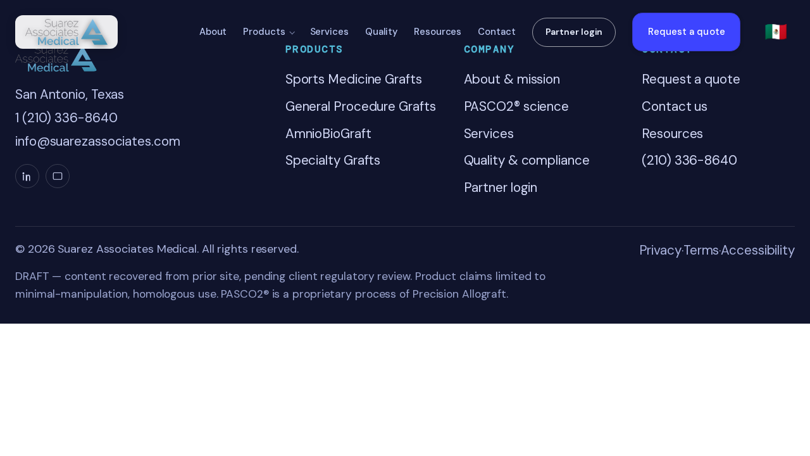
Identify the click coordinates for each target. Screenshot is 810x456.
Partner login (574, 31)
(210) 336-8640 (689, 160)
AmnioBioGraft (328, 133)
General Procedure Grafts (360, 106)
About (213, 31)
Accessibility (758, 250)
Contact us (674, 106)
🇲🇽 (775, 32)
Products (264, 31)
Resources (437, 31)
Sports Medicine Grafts (353, 79)
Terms (701, 250)
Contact (496, 31)
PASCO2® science (517, 106)
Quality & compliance (527, 160)
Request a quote (686, 31)
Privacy (660, 250)
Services (329, 31)
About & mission (512, 79)
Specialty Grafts (332, 160)
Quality (381, 31)
